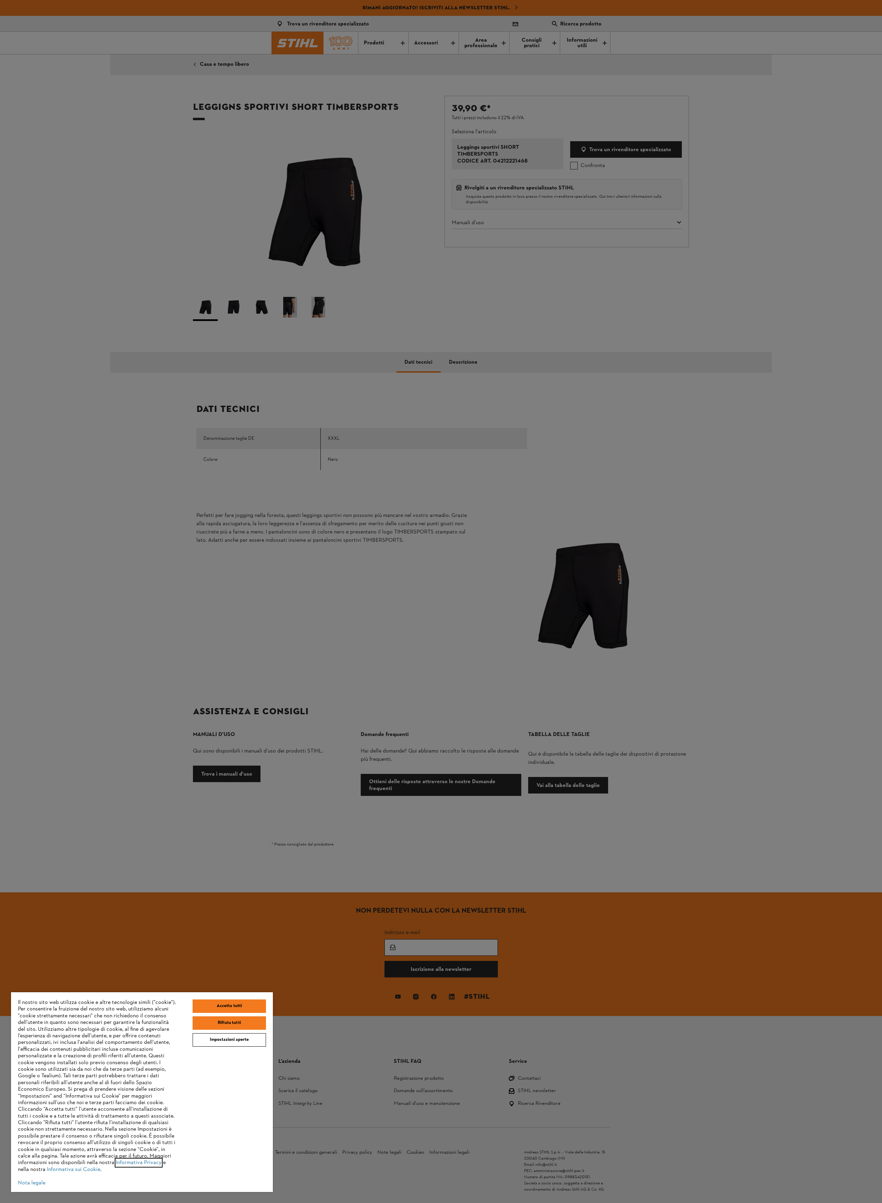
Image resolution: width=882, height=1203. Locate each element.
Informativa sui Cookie (73, 1169)
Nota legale (31, 1183)
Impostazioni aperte (229, 1040)
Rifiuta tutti (229, 1023)
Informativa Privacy (139, 1162)
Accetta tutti (229, 1006)
